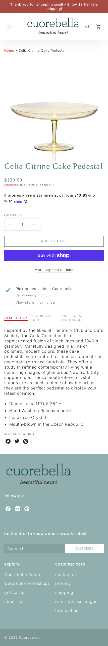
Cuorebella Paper (22, 574)
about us (13, 601)
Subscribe (84, 548)
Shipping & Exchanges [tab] (72, 318)
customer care (70, 563)
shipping (64, 592)
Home (9, 50)
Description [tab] (16, 318)
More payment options (54, 270)
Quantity (13, 215)
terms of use (68, 610)
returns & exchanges (76, 601)
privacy (63, 583)
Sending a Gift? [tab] (41, 318)
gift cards (14, 592)
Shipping (11, 185)
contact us (66, 574)
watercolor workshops (27, 583)
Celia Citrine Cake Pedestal (42, 50)
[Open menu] (9, 27)
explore (12, 563)
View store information (35, 302)
